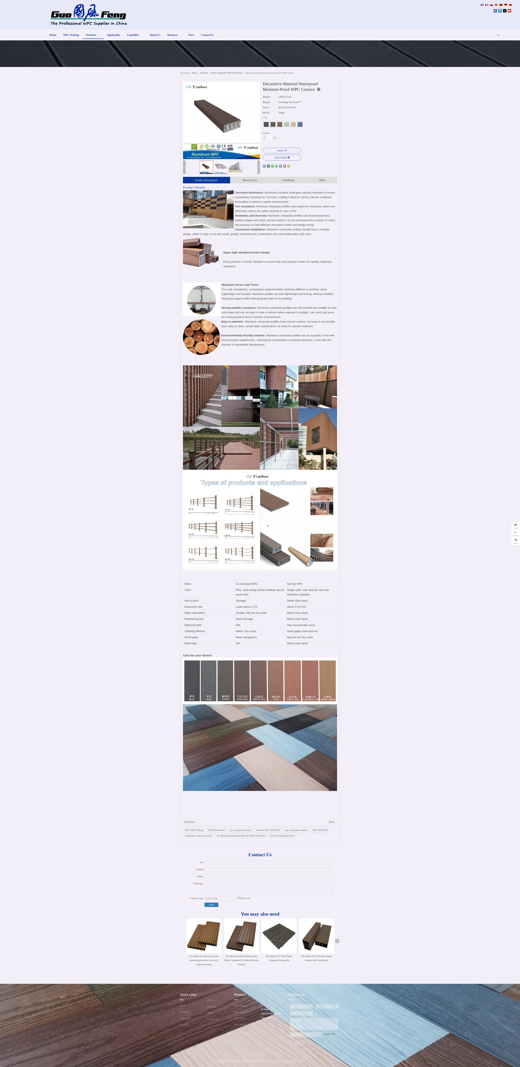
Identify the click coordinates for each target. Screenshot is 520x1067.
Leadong (291, 1061)
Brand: (266, 102)
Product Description (206, 180)
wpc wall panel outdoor (296, 830)
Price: (266, 107)
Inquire (280, 150)
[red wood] (273, 124)
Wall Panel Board (216, 830)
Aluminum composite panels (198, 835)
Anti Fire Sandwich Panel (282, 835)
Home (183, 1005)
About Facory (250, 180)
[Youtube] (509, 11)
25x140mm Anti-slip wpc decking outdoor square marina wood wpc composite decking (203, 960)
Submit (211, 905)
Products (184, 1012)
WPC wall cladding (194, 830)
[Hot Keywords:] (498, 35)
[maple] (293, 124)
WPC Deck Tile (241, 1012)
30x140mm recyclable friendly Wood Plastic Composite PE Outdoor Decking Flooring (241, 960)
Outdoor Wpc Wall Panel (268, 830)
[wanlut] (266, 124)
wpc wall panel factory (240, 830)
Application (185, 1018)
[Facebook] (495, 11)
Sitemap (300, 1061)
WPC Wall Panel (320, 830)
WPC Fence (239, 1018)
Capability (184, 1024)
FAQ (322, 180)
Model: (267, 96)
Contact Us (212, 1019)
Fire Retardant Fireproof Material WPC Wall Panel (241, 835)
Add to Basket (280, 157)
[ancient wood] (286, 124)
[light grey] (300, 124)
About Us (211, 1000)
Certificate (288, 180)
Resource (212, 1006)
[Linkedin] (500, 11)
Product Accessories (271, 1003)
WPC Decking (240, 1005)
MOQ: (266, 112)
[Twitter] (504, 11)
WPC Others (267, 997)
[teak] (279, 124)
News (210, 1012)
